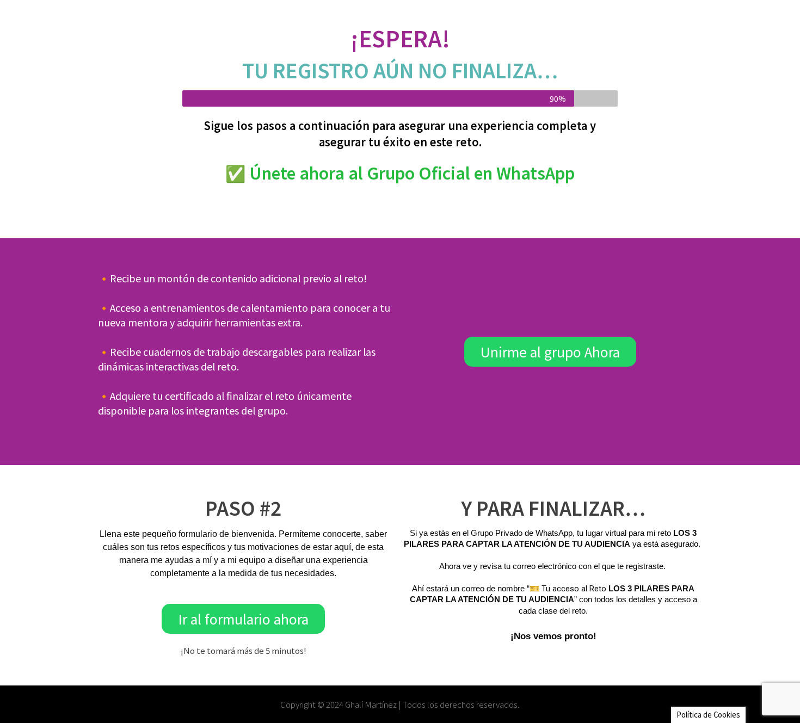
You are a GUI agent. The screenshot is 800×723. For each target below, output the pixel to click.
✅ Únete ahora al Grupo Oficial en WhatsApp (400, 172)
